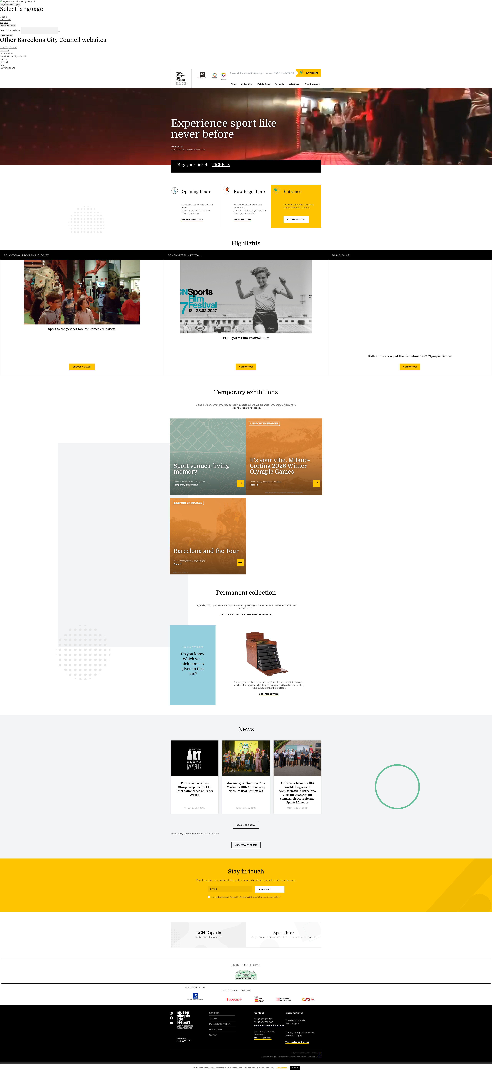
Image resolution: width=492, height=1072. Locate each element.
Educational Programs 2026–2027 (26, 255)
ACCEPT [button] (295, 1068)
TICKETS (221, 165)
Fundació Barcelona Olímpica (304, 1053)
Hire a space (215, 1029)
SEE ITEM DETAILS (269, 694)
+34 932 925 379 (264, 1019)
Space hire (283, 933)
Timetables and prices (297, 1042)
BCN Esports (208, 933)
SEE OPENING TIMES (192, 219)
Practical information (219, 1024)
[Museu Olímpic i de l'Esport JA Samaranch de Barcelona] (223, 79)
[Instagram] (171, 1013)
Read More (282, 1067)
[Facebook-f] (171, 1018)
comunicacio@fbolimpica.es (269, 1025)
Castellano (5, 19)
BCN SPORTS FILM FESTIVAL (184, 255)
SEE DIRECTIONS (242, 219)
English (10, 5)
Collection (247, 84)
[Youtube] (171, 1023)
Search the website (10, 30)
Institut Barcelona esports (208, 937)
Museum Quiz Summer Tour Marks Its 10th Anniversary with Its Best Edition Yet (246, 787)
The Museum (312, 84)
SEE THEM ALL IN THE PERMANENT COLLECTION (246, 614)
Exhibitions (263, 84)
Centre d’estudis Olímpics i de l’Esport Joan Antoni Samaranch (290, 1056)
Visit (233, 84)
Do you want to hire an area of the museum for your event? (283, 937)
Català (3, 16)
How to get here (262, 1038)
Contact (213, 1035)
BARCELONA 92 (341, 255)
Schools (279, 84)
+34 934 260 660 (264, 1022)
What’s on (294, 84)
